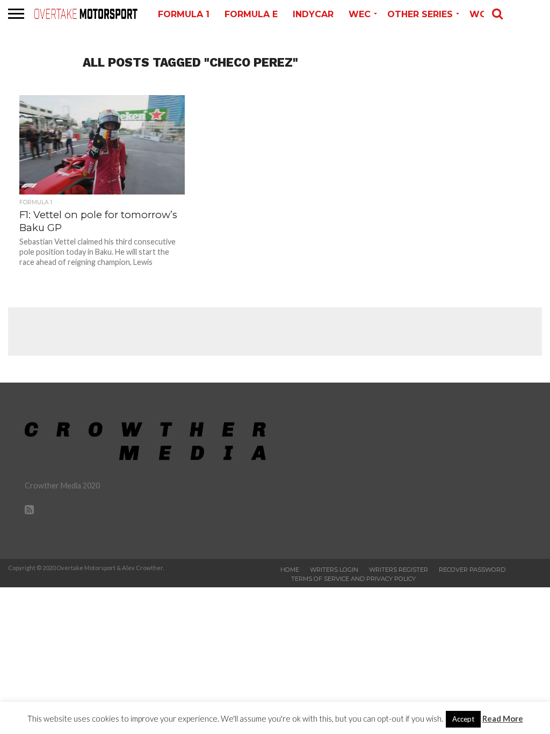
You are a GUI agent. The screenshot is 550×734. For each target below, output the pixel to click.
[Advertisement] (275, 331)
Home (289, 569)
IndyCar (313, 14)
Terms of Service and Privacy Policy (353, 578)
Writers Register (398, 569)
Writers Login (334, 569)
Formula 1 (183, 14)
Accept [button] (463, 719)
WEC (360, 14)
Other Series (420, 14)
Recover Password (472, 569)
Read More (502, 718)
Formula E (251, 14)
